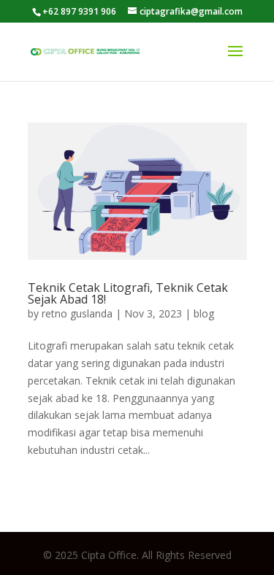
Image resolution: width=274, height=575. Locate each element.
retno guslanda (77, 313)
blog (204, 313)
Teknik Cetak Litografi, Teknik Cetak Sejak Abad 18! (128, 293)
